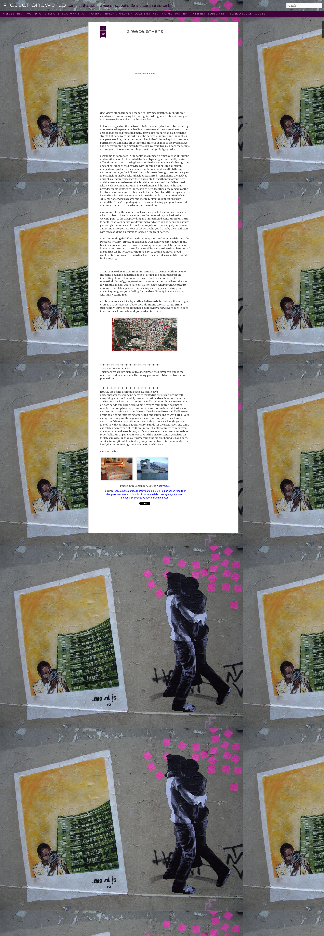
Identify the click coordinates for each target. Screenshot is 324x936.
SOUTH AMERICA (74, 14)
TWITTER (181, 14)
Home (32, 14)
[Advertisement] (208, 79)
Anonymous (163, 485)
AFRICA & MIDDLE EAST (133, 14)
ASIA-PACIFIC (162, 14)
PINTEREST (197, 14)
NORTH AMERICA (101, 14)
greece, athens (145, 31)
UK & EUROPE (49, 14)
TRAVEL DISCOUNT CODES (246, 14)
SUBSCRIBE (216, 14)
